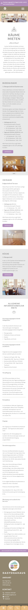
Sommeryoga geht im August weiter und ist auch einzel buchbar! (15, 3)
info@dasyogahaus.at (10, 594)
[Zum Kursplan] (3, 608)
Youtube (6, 596)
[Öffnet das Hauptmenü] (22, 9)
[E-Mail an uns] (10, 608)
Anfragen (8, 151)
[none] (14, 164)
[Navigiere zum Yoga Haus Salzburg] (24, 608)
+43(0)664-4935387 (10, 592)
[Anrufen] (17, 608)
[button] (4, 9)
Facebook (7, 598)
